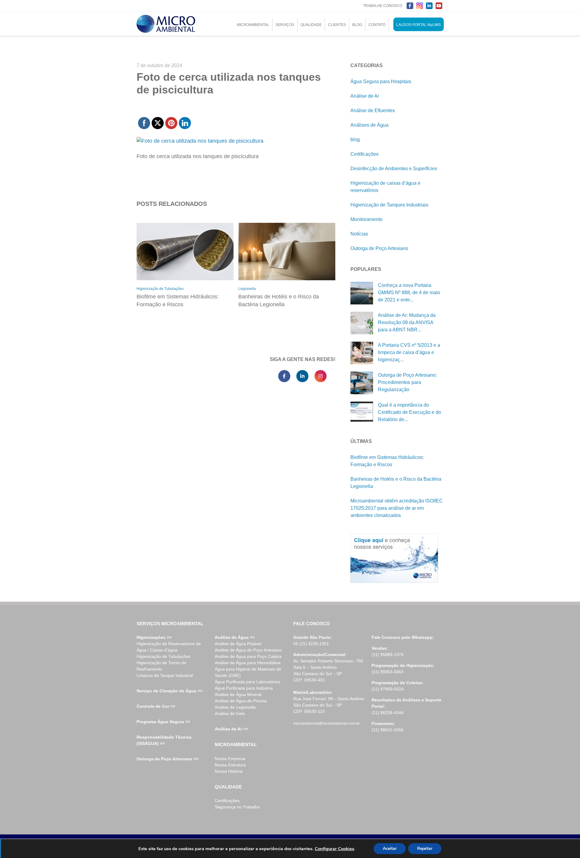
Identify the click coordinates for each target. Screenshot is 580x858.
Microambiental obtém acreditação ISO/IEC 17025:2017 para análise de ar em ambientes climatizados (396, 508)
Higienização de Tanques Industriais (389, 204)
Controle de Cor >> (156, 706)
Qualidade (311, 25)
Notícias (359, 233)
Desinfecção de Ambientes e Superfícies (393, 168)
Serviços (285, 25)
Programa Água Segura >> (163, 721)
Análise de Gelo (230, 713)
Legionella (247, 289)
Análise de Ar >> (231, 728)
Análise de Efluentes (372, 110)
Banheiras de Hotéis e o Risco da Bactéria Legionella (278, 300)
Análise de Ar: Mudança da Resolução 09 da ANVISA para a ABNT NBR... (407, 322)
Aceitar (390, 848)
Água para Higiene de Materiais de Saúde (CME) (248, 672)
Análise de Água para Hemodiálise (248, 662)
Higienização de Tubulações (160, 289)
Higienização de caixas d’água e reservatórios (385, 186)
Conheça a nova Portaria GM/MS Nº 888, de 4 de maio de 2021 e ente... (409, 292)
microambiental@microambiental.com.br (326, 723)
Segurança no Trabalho (237, 806)
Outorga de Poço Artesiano (379, 248)
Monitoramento (366, 219)
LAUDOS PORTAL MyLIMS (418, 25)
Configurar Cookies (334, 848)
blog (355, 139)
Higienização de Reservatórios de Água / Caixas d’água (169, 646)
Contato (377, 25)
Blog (357, 25)
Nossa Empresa (230, 758)
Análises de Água (369, 125)
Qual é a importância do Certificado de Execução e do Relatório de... (409, 412)
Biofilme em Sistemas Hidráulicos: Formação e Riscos (178, 300)
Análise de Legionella (235, 707)
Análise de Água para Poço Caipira (248, 656)
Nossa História (229, 771)
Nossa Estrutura (230, 764)
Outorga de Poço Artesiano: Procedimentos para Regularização (407, 382)
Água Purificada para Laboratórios (247, 681)
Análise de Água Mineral (238, 694)
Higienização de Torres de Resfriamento (161, 665)
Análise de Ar (364, 96)
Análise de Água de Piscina (241, 700)
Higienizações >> (154, 637)
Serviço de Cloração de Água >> (169, 690)
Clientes (337, 25)
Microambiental (253, 25)
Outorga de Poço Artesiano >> (167, 758)
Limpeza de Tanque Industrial (165, 675)
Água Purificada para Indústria (244, 688)
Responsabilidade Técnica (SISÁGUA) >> (164, 740)
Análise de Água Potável (238, 643)
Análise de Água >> (235, 637)
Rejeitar (424, 848)
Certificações (364, 154)
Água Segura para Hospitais (380, 81)
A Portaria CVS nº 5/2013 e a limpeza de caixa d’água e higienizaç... (409, 352)
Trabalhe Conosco (382, 6)
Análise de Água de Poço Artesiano (248, 650)
